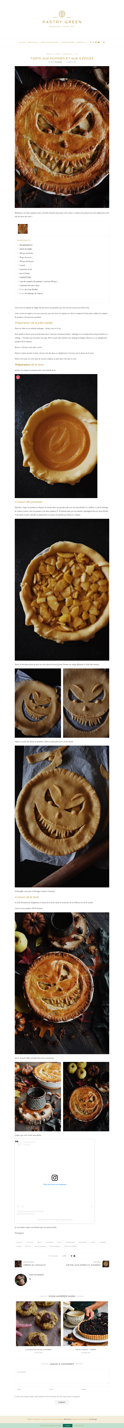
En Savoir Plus (79, 1425)
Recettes (32, 42)
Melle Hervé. (68, 1419)
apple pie (19, 1242)
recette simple (55, 1246)
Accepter (68, 1425)
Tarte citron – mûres (85, 1349)
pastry (93, 1242)
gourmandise (70, 1242)
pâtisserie (103, 1242)
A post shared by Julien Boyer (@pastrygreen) (54, 1220)
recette (28, 1246)
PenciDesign (93, 1419)
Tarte (76, 54)
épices (39, 1242)
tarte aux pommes (70, 1246)
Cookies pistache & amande (38, 1349)
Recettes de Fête (49, 42)
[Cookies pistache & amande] (38, 1323)
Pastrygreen (58, 62)
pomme (18, 1246)
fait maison (49, 1242)
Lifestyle (80, 42)
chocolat (29, 1242)
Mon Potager (67, 42)
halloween (83, 1242)
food (59, 1242)
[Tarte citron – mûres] (85, 1323)
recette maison (40, 1246)
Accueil (22, 42)
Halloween (49, 54)
